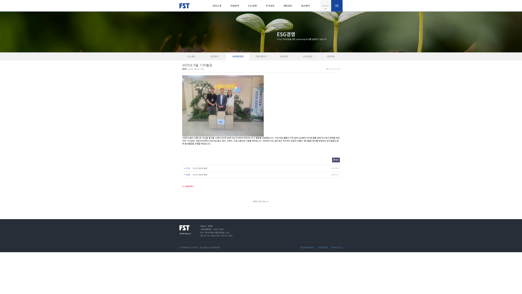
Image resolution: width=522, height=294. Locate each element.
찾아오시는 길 (337, 247)
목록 (336, 160)
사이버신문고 (322, 247)
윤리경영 (284, 56)
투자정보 (270, 5)
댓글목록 (188, 186)
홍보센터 (305, 5)
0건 (191, 69)
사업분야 (234, 5)
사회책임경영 (237, 56)
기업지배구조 (261, 56)
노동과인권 (307, 56)
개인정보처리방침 (307, 247)
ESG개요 (191, 56)
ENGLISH (325, 6)
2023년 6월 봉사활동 (200, 168)
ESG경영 (252, 5)
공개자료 (331, 56)
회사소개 (217, 5)
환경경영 (214, 56)
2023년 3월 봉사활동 (200, 175)
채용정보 (287, 5)
